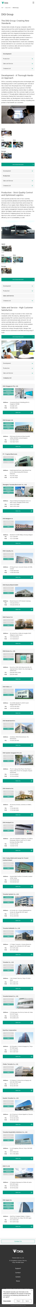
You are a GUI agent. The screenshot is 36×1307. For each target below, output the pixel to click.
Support (18, 1268)
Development (7, 171)
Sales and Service (8, 64)
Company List (7, 69)
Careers (17, 1277)
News (18, 1281)
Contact (18, 1272)
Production (6, 59)
